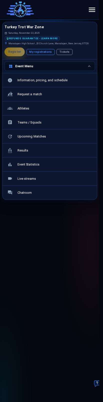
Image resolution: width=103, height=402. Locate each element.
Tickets (64, 52)
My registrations (40, 52)
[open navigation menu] (92, 9)
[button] (32, 38)
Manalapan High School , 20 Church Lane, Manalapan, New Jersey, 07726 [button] (48, 43)
